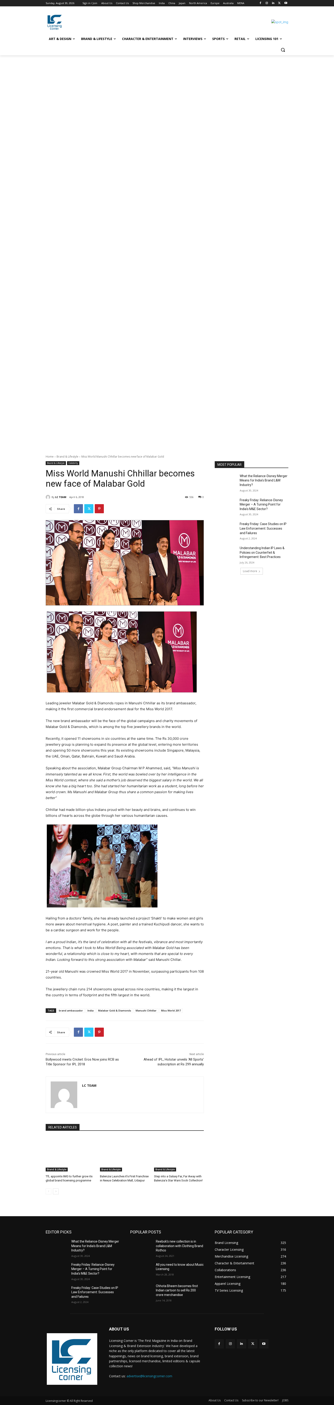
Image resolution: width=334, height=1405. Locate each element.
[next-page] (56, 1191)
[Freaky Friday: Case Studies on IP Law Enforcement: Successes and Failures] (226, 529)
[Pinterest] (99, 508)
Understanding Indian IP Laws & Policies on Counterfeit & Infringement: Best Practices (262, 552)
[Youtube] (285, 3)
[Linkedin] (273, 3)
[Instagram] (266, 3)
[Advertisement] (136, 89)
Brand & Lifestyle (67, 456)
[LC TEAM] (49, 497)
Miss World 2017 (171, 1010)
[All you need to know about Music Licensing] (141, 1270)
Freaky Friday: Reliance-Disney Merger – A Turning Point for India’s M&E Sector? (261, 504)
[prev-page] (48, 1191)
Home (50, 456)
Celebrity (73, 463)
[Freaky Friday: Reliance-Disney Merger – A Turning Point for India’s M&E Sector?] (226, 505)
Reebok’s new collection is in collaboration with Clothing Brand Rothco (179, 1246)
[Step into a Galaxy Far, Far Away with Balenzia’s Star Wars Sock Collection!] (179, 1154)
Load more (250, 571)
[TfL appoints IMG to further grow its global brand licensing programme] (70, 1154)
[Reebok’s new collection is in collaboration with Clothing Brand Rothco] (141, 1247)
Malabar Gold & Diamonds (114, 1010)
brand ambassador (71, 1010)
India (90, 1010)
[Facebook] (260, 3)
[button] (282, 49)
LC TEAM (60, 497)
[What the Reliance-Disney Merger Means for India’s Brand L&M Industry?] (226, 481)
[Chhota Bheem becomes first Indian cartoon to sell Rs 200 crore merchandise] (141, 1291)
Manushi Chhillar (146, 1010)
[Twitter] (279, 3)
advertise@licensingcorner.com (149, 1376)
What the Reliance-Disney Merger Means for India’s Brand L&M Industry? (263, 480)
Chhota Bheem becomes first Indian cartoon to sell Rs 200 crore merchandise (177, 1290)
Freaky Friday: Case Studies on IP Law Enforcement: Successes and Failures (263, 528)
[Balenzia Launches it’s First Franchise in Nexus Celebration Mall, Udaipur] (125, 1154)
